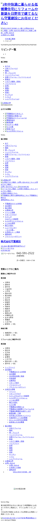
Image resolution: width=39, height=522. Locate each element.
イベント (12, 391)
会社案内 (8, 206)
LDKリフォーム (11, 68)
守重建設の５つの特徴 (13, 204)
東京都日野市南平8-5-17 (13, 246)
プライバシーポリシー (13, 236)
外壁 (7, 86)
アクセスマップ (15, 385)
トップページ (10, 367)
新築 (7, 79)
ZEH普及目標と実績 (16, 376)
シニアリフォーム (12, 99)
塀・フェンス (10, 73)
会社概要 (12, 374)
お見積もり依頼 (15, 467)
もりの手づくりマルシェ (14, 221)
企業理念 (12, 380)
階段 (7, 70)
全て (7, 66)
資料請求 (8, 234)
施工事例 (8, 208)
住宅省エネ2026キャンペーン (20, 415)
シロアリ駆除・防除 (13, 81)
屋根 (7, 88)
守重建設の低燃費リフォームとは (21, 409)
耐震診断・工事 (15, 413)
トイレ (8, 97)
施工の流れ (9, 225)
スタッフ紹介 (14, 383)
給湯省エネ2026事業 (16, 422)
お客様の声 (9, 210)
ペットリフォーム (12, 75)
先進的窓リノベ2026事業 (18, 418)
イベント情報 (10, 212)
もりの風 (12, 405)
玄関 (7, 90)
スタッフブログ (11, 214)
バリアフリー (10, 84)
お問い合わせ (14, 465)
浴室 (7, 92)
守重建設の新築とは (16, 407)
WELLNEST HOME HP (22, 472)
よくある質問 (10, 223)
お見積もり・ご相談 (12, 232)
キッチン (8, 95)
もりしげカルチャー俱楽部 (19, 396)
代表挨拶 (12, 378)
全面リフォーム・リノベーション (18, 77)
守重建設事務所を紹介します (20, 411)
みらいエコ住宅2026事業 (18, 420)
